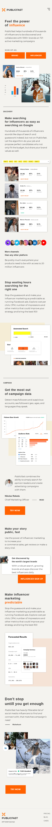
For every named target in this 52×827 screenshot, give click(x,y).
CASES (46, 821)
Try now (15, 510)
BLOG (46, 817)
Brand (14, 55)
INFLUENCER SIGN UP (32, 579)
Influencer (36, 55)
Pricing (47, 813)
